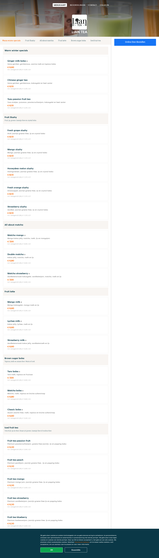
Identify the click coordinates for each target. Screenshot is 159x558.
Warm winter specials (11, 40)
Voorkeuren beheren (82, 542)
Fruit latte (62, 40)
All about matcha (47, 40)
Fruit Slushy (30, 40)
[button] (107, 41)
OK (51, 550)
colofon (104, 5)
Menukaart (60, 5)
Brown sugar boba (78, 40)
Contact (92, 5)
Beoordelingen (77, 5)
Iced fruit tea (96, 40)
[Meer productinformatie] (27, 61)
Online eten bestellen (135, 42)
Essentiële (76, 550)
